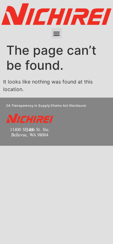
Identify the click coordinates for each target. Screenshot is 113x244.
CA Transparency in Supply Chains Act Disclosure (46, 106)
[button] (56, 33)
